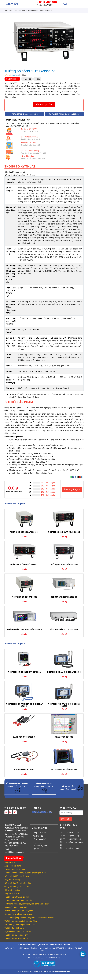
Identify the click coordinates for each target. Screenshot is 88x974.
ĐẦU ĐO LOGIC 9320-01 (24, 769)
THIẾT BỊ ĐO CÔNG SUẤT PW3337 (24, 564)
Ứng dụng (37, 842)
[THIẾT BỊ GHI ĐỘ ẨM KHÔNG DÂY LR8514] (63, 659)
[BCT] (44, 964)
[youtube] (10, 812)
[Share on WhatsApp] (71, 477)
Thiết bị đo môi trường (14, 928)
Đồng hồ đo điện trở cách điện (17, 883)
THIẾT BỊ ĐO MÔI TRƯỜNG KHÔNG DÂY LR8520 (64, 705)
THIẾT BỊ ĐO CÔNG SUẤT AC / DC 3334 (64, 532)
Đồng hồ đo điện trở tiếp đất (17, 886)
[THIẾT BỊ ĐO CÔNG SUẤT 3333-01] (24, 519)
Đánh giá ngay (72, 489)
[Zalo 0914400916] (83, 954)
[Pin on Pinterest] (80, 477)
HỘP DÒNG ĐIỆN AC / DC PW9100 (64, 629)
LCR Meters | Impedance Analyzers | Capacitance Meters (29, 917)
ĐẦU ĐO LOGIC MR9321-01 (24, 737)
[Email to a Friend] (78, 477)
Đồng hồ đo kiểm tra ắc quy (16, 876)
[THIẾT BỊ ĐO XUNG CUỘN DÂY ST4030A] (24, 659)
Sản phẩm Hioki (39, 832)
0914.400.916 (48, 2)
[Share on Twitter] (75, 477)
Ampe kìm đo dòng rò (13, 866)
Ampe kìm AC (10, 862)
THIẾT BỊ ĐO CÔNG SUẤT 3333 (24, 597)
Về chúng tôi (38, 836)
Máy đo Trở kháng (12, 879)
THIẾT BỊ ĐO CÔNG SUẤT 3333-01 (24, 532)
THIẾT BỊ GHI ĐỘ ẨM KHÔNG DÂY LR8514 (64, 672)
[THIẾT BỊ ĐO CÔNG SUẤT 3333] (24, 584)
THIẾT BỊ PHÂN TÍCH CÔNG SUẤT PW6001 (24, 629)
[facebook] (6, 812)
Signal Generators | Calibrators (17, 931)
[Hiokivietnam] (12, 4)
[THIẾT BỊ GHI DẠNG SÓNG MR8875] (63, 756)
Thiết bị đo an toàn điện (14, 869)
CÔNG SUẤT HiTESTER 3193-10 (64, 597)
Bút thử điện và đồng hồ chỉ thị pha (19, 924)
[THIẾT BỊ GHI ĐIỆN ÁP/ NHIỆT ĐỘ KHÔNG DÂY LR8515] (24, 691)
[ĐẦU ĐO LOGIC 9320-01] (24, 756)
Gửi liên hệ (65, 819)
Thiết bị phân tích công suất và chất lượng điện (25, 873)
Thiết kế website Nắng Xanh (61, 971)
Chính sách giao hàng (69, 835)
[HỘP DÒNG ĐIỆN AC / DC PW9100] (63, 616)
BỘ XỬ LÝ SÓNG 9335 (64, 737)
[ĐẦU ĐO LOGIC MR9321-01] (24, 724)
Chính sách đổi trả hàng (70, 839)
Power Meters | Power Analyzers (18, 911)
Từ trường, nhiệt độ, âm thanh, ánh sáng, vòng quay (26, 904)
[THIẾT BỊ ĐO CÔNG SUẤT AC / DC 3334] (63, 519)
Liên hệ (36, 849)
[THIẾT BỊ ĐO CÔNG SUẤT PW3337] (24, 551)
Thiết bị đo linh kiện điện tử (16, 938)
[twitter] (15, 812)
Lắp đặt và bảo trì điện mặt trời (18, 900)
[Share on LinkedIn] (82, 477)
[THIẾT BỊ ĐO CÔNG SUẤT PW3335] (63, 551)
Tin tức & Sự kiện (40, 845)
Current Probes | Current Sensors (18, 914)
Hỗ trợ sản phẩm (40, 839)
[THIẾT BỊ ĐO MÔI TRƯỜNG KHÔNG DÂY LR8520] (63, 691)
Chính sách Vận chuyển (70, 832)
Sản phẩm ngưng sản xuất (15, 907)
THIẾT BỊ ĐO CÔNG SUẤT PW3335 (64, 564)
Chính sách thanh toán (69, 848)
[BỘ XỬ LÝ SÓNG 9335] (63, 724)
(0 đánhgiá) (15, 75)
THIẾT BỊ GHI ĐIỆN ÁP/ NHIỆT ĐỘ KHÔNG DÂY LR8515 (24, 705)
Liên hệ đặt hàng (44, 104)
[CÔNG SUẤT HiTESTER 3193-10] (63, 584)
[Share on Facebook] (73, 477)
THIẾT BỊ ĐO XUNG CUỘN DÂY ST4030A (24, 672)
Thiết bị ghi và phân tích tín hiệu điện (20, 921)
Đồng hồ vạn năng (12, 890)
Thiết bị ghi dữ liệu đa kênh (16, 935)
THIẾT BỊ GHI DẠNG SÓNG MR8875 (64, 769)
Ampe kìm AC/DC (12, 893)
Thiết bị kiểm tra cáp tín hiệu (16, 897)
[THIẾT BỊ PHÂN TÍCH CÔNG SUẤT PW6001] (24, 616)
